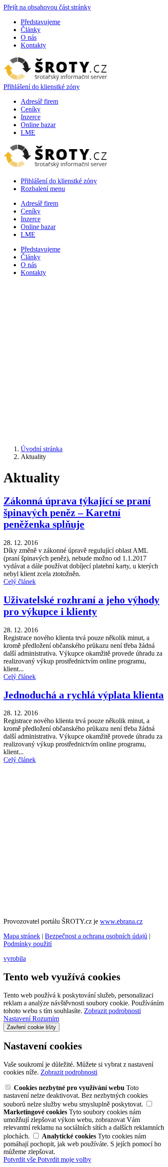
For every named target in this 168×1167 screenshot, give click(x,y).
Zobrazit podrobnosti (112, 1010)
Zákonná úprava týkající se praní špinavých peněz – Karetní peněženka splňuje (77, 512)
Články (30, 29)
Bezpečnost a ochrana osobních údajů (96, 936)
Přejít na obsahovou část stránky (47, 7)
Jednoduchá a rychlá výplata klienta (83, 695)
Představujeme (40, 22)
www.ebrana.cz (121, 921)
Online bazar (38, 124)
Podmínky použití (27, 943)
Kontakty (33, 45)
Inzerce (30, 117)
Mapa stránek (21, 936)
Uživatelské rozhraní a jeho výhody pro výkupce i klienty (81, 605)
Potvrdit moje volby (64, 1159)
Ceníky (30, 109)
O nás (29, 37)
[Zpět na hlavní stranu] (55, 79)
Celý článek (19, 581)
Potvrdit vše (20, 1159)
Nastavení (17, 1018)
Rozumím (45, 1018)
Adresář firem (39, 101)
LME (28, 132)
